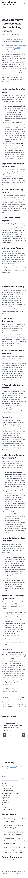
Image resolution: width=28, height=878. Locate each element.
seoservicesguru (13, 691)
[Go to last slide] (4, 735)
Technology (5, 807)
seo (17, 688)
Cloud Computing (7, 786)
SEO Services (6, 34)
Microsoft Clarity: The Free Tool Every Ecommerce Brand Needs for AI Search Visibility (15, 841)
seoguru (5, 691)
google (12, 688)
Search (4, 776)
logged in (13, 767)
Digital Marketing (7, 798)
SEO (3, 16)
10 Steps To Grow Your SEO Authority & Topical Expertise (7, 702)
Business (4, 783)
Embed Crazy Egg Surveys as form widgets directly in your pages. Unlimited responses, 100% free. (15, 850)
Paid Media (5, 802)
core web (5, 688)
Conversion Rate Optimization (11, 793)
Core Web (17, 48)
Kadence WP (21, 873)
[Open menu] (24, 3)
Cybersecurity (6, 795)
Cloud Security (6, 788)
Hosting (4, 800)
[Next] (23, 735)
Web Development (7, 809)
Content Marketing (7, 790)
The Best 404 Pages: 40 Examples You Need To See (21, 702)
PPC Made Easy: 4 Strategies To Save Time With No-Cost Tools (13, 725)
